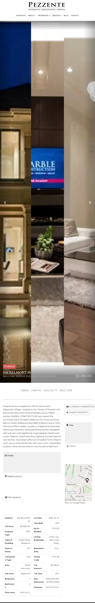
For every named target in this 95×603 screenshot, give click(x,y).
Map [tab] (71, 425)
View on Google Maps (75, 503)
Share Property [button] (78, 412)
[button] (5, 202)
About (31, 15)
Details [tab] (10, 455)
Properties (43, 15)
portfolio (21, 15)
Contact (75, 15)
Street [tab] (72, 446)
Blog (66, 15)
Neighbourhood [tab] (14, 476)
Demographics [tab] (14, 497)
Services (56, 15)
